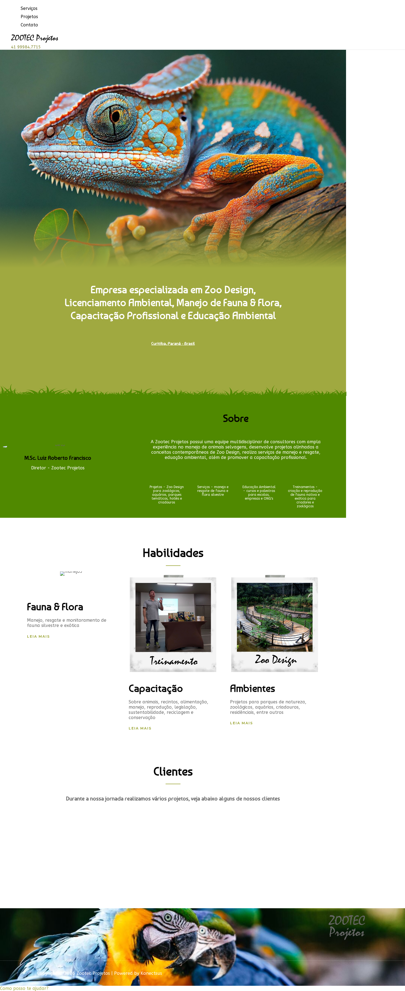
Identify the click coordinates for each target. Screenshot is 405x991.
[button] (38, 636)
